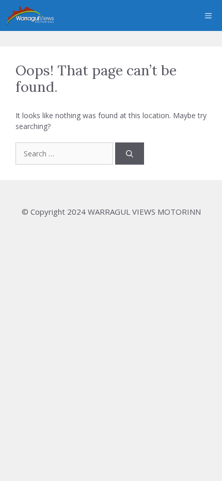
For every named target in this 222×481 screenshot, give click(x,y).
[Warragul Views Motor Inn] (30, 15)
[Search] (129, 153)
